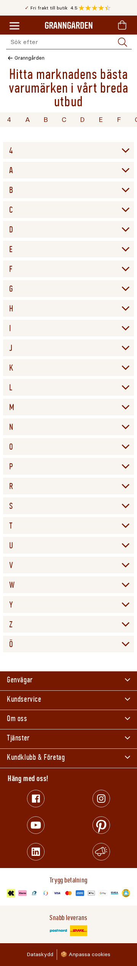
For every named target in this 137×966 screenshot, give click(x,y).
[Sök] (122, 42)
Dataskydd (40, 954)
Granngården (29, 58)
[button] (96, 8)
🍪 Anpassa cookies (85, 954)
